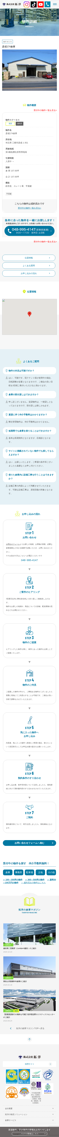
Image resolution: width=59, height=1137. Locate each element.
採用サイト (29, 1064)
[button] (29, 314)
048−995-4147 (29, 560)
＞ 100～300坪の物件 (12, 879)
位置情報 (29, 258)
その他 (51, 872)
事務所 (18, 872)
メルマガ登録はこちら (29, 1134)
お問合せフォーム (13, 544)
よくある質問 (29, 265)
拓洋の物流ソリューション (16, 1114)
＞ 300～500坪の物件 (35, 879)
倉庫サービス (10, 1120)
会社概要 (8, 1108)
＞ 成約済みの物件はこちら (33, 882)
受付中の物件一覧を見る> (45, 110)
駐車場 (29, 872)
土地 (40, 872)
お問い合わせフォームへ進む (29, 843)
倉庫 (7, 872)
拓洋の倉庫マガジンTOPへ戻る (30, 1028)
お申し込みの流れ (29, 273)
